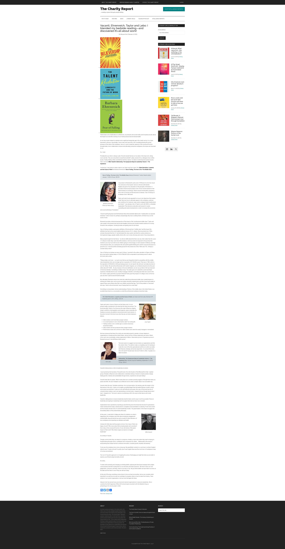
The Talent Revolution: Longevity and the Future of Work (117, 297)
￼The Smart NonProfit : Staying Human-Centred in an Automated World (177, 67)
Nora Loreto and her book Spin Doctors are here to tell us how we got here (177, 101)
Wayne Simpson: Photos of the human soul (177, 133)
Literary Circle (109, 493)
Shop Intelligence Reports (174, 9)
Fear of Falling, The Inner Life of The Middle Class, (115, 175)
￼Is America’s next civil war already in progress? (177, 83)
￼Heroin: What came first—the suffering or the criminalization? (176, 51)
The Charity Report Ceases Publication (138, 509)
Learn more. (103, 533)
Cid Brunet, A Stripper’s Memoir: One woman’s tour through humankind (177, 118)
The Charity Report (116, 9)
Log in (152, 543)
